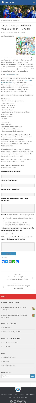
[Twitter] (21, 401)
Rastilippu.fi (6, 361)
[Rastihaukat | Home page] (10, 2)
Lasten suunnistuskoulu (10, 342)
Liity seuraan (7, 346)
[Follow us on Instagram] (14, 401)
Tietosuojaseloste (30, 394)
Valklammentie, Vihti (12, 74)
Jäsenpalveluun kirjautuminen (12, 331)
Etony (25, 397)
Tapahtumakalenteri (9, 365)
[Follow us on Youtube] (18, 401)
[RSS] (24, 401)
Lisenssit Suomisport (9, 357)
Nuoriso (16, 20)
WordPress (15, 397)
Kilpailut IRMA (7, 327)
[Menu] (33, 2)
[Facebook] (11, 401)
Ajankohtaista (6, 20)
